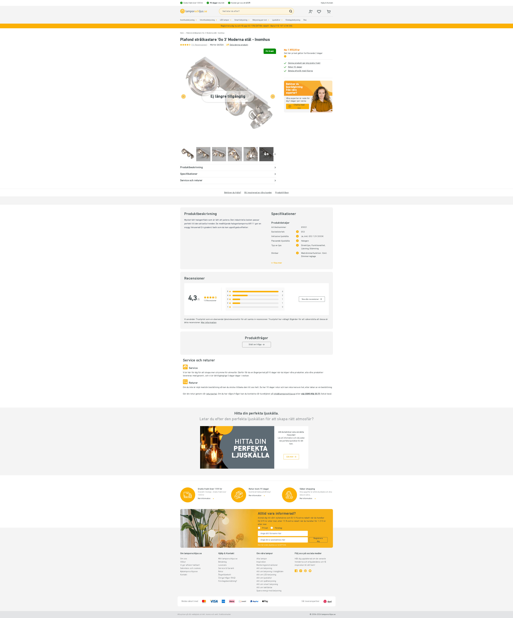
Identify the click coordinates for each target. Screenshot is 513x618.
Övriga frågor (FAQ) (226, 578)
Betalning (222, 562)
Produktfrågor (282, 193)
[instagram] (300, 570)
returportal (211, 394)
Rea (305, 20)
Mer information (208, 323)
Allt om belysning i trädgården (269, 572)
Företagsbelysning (293, 20)
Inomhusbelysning (187, 20)
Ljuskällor (276, 20)
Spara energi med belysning (268, 591)
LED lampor (224, 20)
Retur (220, 572)
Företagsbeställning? (227, 581)
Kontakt (183, 575)
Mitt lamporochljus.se (227, 559)
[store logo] (193, 11)
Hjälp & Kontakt (327, 3)
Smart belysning (240, 20)
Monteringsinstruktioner (267, 565)
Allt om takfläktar (264, 588)
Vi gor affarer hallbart (190, 565)
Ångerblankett (224, 575)
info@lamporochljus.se (284, 394)
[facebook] (296, 570)
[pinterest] (305, 570)
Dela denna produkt (239, 45)
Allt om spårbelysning (266, 581)
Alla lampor (261, 559)
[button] (256, 26)
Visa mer (277, 263)
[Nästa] (274, 154)
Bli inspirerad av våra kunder (258, 193)
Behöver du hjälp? (232, 193)
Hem (182, 33)
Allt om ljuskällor (264, 578)
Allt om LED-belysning (266, 575)
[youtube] (310, 570)
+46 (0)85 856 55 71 (310, 394)
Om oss (183, 559)
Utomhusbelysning (207, 20)
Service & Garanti (226, 568)
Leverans (222, 565)
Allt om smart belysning (267, 584)
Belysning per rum (260, 20)
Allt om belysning (264, 568)
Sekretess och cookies (190, 568)
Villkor (183, 562)
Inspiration (261, 562)
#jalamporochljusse (189, 572)
